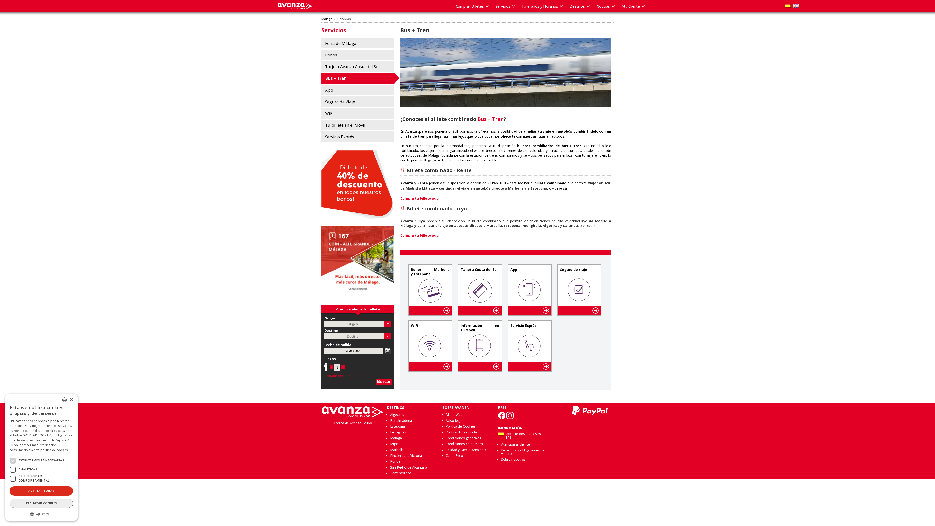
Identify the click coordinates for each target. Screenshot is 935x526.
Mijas (394, 443)
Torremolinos (400, 473)
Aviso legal (454, 420)
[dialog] (41, 457)
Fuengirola (398, 432)
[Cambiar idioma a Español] (788, 6)
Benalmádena (401, 420)
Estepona (397, 426)
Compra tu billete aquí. (420, 235)
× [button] (71, 400)
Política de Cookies (461, 426)
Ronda (395, 461)
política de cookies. (54, 450)
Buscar (384, 381)
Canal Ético (454, 455)
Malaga (326, 18)
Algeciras (397, 414)
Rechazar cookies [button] (41, 503)
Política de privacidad (462, 432)
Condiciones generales (463, 438)
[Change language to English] (796, 6)
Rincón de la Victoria (406, 455)
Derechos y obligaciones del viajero (523, 452)
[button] (388, 324)
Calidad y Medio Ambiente (466, 449)
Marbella (397, 449)
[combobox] (64, 399)
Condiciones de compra (464, 443)
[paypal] (590, 410)
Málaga (396, 438)
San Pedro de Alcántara (408, 467)
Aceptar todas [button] (41, 491)
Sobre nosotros (513, 459)
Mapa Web (454, 414)
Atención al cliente (515, 444)
